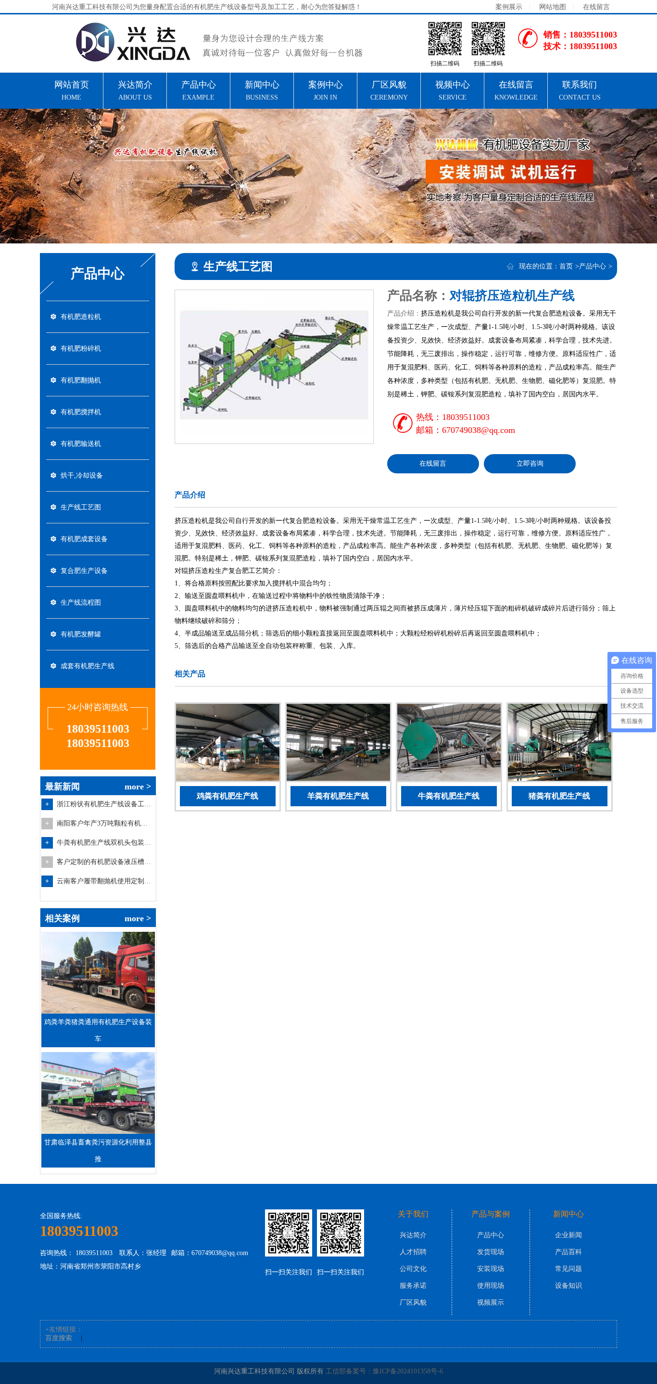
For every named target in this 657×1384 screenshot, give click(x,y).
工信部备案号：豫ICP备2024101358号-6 (384, 1371)
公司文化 (413, 1268)
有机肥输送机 (81, 443)
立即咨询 (530, 463)
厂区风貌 (413, 1302)
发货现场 (490, 1252)
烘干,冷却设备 (82, 475)
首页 (566, 266)
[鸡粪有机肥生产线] (227, 744)
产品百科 (568, 1252)
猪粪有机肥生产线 (559, 796)
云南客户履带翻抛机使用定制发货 (105, 881)
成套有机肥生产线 (87, 666)
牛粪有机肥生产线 (449, 796)
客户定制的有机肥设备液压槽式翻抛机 (105, 861)
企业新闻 (568, 1235)
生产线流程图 (81, 602)
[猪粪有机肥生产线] (559, 744)
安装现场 (490, 1268)
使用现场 (490, 1285)
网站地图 (552, 7)
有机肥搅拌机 (81, 412)
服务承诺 (413, 1285)
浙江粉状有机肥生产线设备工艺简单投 (105, 804)
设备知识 (568, 1285)
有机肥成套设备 (84, 539)
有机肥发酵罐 (81, 634)
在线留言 (596, 7)
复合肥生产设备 (84, 570)
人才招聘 (413, 1252)
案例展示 (508, 7)
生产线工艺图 (81, 507)
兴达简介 (413, 1235)
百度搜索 (58, 1338)
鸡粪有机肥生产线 (227, 796)
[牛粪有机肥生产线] (449, 744)
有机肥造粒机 (81, 316)
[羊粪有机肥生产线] (338, 744)
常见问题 (568, 1268)
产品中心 (592, 266)
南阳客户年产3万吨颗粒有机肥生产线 (105, 823)
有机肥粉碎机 (81, 348)
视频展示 (490, 1302)
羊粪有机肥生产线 (338, 796)
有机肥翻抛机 (81, 380)
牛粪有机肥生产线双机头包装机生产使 (105, 842)
